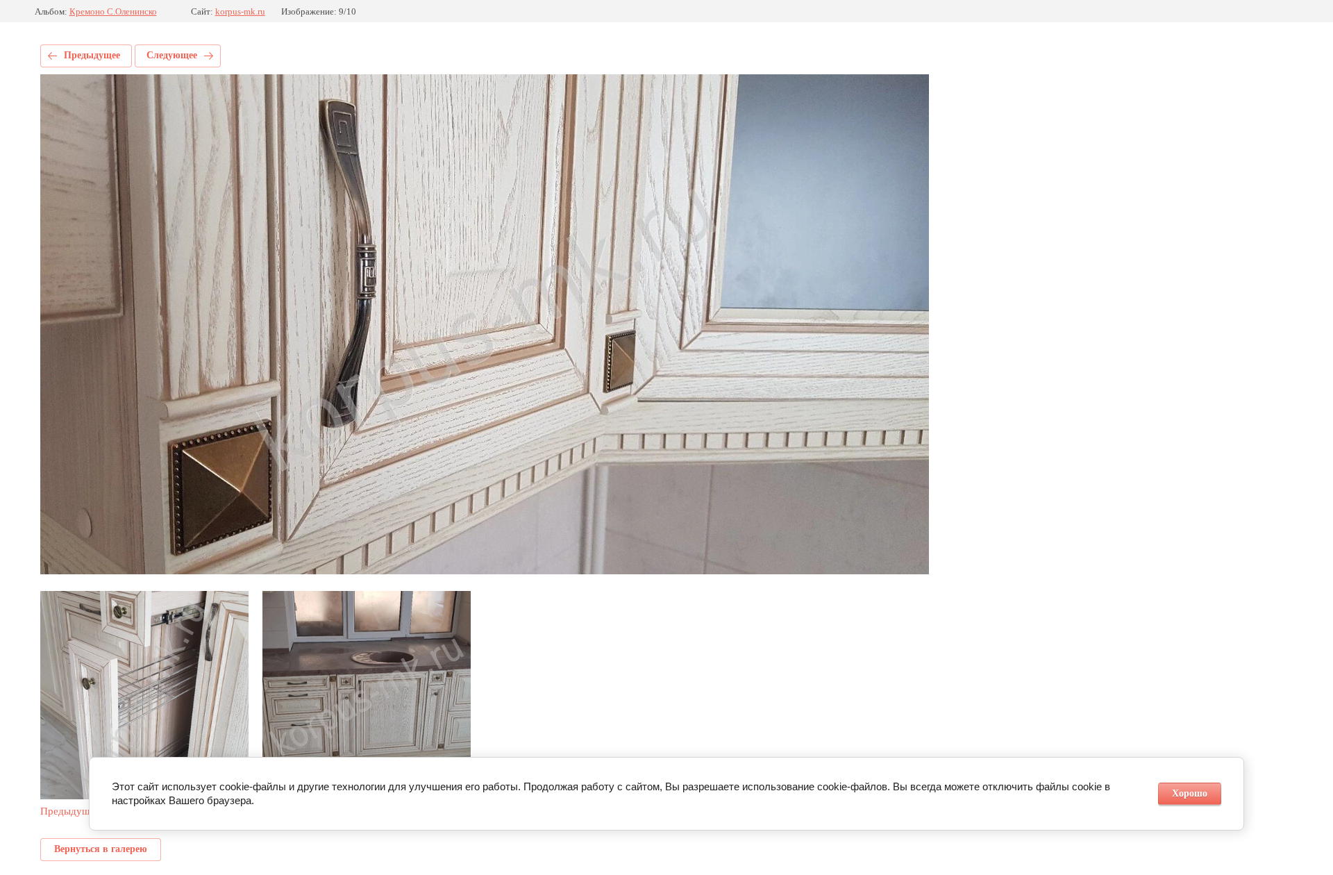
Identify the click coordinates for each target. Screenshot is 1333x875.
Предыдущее (92, 55)
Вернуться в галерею (100, 849)
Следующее (171, 55)
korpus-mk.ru (240, 11)
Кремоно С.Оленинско (113, 11)
